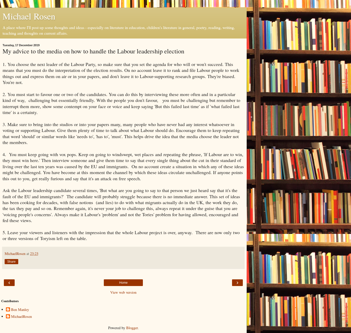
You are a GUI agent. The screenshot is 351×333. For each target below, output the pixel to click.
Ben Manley (20, 309)
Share (11, 261)
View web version (123, 292)
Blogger (132, 327)
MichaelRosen (21, 316)
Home (123, 282)
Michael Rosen (29, 16)
